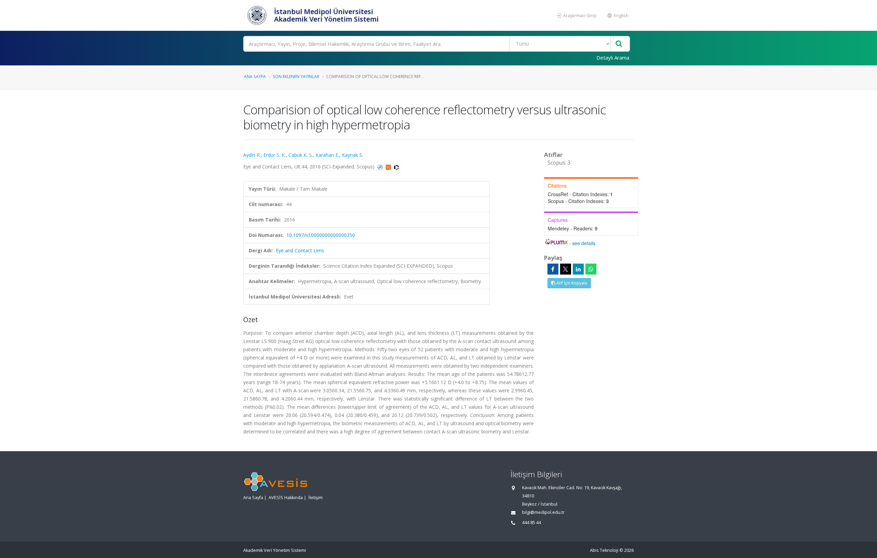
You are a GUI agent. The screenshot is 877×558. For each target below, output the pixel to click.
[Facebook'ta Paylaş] (552, 269)
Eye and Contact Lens (300, 250)
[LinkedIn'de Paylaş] (578, 269)
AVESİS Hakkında (286, 497)
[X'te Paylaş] (565, 269)
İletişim (315, 497)
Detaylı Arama (612, 57)
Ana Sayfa (255, 76)
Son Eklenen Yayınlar (296, 76)
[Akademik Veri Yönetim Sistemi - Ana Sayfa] (257, 15)
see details (583, 243)
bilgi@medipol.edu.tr (543, 512)
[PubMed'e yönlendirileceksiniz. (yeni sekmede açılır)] (381, 166)
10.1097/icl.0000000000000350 (320, 235)
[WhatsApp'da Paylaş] (590, 269)
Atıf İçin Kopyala (571, 283)
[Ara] (619, 44)
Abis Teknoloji (604, 550)
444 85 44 (531, 522)
